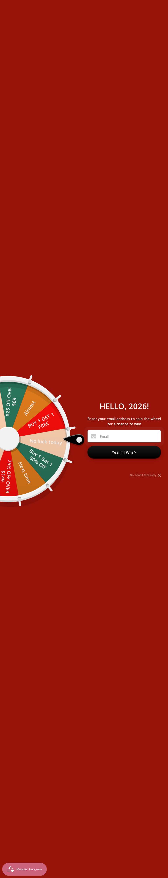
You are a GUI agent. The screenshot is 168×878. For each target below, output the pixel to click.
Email (104, 436)
